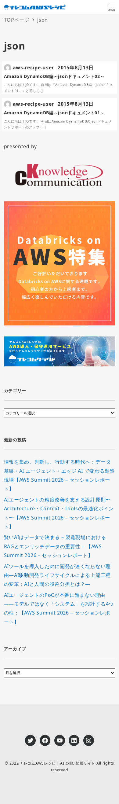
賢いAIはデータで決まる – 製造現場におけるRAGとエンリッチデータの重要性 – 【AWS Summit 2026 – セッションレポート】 (55, 546)
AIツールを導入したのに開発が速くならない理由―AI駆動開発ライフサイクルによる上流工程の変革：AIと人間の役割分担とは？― (57, 575)
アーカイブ (15, 649)
